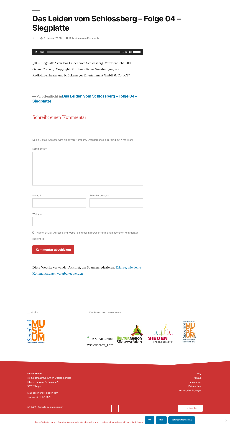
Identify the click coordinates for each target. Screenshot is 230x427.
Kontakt (197, 377)
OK (149, 420)
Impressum (195, 382)
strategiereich (56, 407)
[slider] (137, 51)
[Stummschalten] (130, 52)
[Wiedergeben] (36, 52)
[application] (87, 52)
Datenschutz (194, 386)
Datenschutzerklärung (182, 420)
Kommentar (40, 148)
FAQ (199, 373)
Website (37, 214)
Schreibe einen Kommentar (84, 38)
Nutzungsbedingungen (190, 390)
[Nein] (226, 420)
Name (36, 195)
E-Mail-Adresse (99, 195)
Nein (161, 420)
